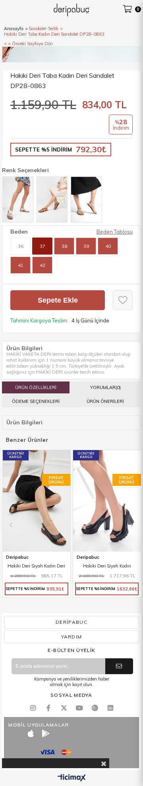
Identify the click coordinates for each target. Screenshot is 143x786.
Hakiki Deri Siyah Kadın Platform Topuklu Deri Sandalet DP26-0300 (107, 566)
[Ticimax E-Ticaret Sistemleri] (72, 778)
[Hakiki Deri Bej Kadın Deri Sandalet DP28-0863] (86, 199)
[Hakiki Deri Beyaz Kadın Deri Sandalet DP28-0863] (18, 199)
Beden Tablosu (115, 231)
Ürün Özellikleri (35, 387)
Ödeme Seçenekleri (36, 401)
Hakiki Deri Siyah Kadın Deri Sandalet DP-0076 (36, 566)
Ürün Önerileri (105, 401)
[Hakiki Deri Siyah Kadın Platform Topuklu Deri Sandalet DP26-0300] (107, 501)
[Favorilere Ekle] (123, 300)
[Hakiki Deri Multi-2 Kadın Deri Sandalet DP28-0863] (52, 199)
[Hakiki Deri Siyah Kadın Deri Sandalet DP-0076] (37, 501)
